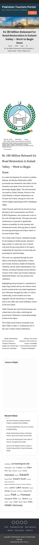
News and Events (30, 527)
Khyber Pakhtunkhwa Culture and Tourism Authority (15, 145)
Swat (16, 502)
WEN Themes (24, 542)
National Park (27, 491)
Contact (32, 12)
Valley (30, 502)
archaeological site (20, 463)
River (15, 499)
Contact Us (29, 530)
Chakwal (19, 467)
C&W (12, 141)
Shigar (19, 498)
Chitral (24, 467)
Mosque (7, 491)
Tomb (25, 502)
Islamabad (9, 475)
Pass (18, 495)
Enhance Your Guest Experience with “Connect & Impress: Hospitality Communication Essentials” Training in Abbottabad (28, 343)
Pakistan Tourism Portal (19, 7)
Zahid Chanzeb (6, 147)
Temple (20, 502)
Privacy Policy (19, 530)
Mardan (31, 488)
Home (6, 527)
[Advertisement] (19, 76)
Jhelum (17, 475)
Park (13, 494)
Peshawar (25, 494)
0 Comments (8, 149)
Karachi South (19, 479)
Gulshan (14, 471)
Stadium (6, 502)
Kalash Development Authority (22, 143)
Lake (18, 487)
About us (10, 530)
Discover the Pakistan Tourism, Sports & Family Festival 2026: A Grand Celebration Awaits (19, 448)
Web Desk (18, 139)
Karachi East (8, 479)
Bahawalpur (8, 467)
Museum (20, 491)
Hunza (25, 471)
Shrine (25, 498)
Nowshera (7, 495)
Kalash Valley (6, 144)
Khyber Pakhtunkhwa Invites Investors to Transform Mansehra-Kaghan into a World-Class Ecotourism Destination (10, 343)
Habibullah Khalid (7, 143)
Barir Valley (7, 141)
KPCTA (31, 145)
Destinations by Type (16, 527)
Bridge (13, 467)
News (26, 139)
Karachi (24, 474)
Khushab (29, 479)
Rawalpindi (8, 499)
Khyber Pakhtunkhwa (17, 144)
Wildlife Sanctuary (14, 505)
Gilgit (9, 471)
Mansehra (25, 488)
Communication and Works (23, 141)
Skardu (30, 498)
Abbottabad (8, 464)
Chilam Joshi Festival (15, 202)
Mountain (14, 491)
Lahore (12, 488)
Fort (6, 471)
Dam (29, 467)
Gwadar (20, 470)
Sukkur (11, 502)
